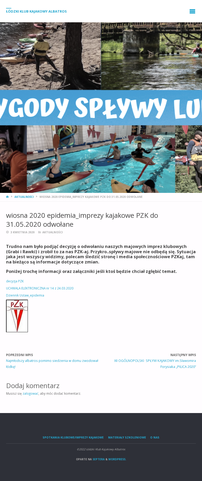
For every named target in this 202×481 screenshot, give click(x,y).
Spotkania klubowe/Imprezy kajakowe (73, 437)
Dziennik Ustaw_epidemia (25, 295)
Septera (98, 459)
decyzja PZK (15, 281)
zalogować (30, 393)
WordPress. (117, 459)
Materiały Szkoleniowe (127, 437)
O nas (154, 437)
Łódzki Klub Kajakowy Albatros (36, 11)
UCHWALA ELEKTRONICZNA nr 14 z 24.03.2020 (39, 288)
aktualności (24, 197)
